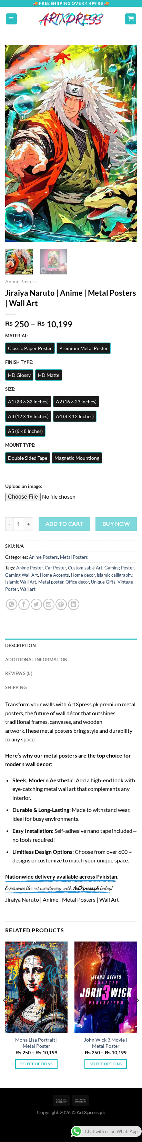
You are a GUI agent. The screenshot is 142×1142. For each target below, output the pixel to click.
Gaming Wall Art (21, 575)
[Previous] (16, 143)
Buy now (116, 524)
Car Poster (55, 567)
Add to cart (64, 524)
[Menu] (11, 19)
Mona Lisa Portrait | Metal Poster (36, 1043)
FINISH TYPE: (19, 362)
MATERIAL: (16, 336)
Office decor (77, 582)
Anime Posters (21, 281)
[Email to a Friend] (48, 604)
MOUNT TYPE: (20, 445)
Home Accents (54, 575)
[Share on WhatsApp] (11, 604)
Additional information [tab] (36, 659)
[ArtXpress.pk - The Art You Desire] (71, 19)
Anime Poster (29, 567)
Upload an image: (23, 486)
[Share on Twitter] (36, 604)
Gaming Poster (119, 567)
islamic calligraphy (114, 575)
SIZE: (10, 389)
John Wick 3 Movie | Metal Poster (105, 1043)
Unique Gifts (103, 582)
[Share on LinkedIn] (73, 604)
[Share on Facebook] (24, 604)
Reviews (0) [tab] (18, 673)
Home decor (83, 575)
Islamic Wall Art (20, 582)
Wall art (28, 589)
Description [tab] (20, 645)
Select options (36, 1064)
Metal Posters (74, 557)
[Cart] (130, 19)
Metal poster (50, 582)
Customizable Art (85, 567)
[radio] (30, 348)
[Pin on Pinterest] (61, 604)
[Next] (125, 143)
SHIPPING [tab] (16, 687)
